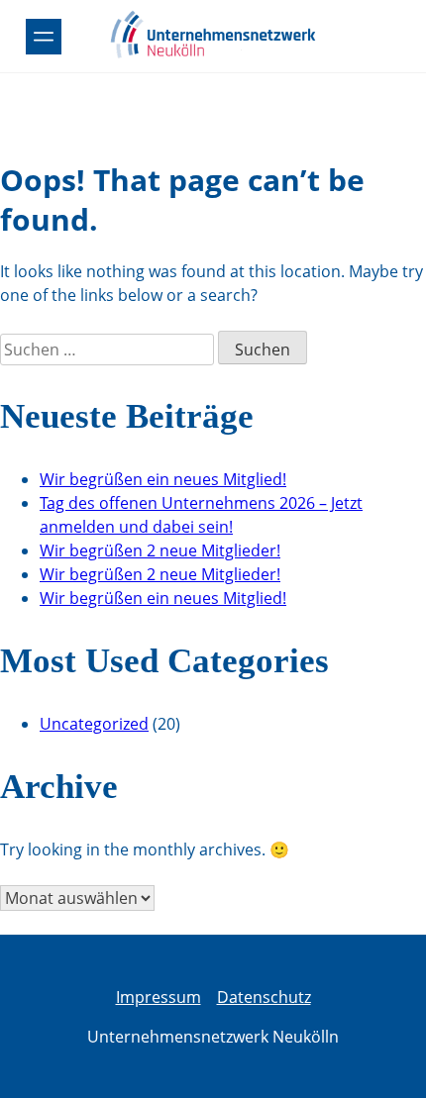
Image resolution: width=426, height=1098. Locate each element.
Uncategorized (94, 724)
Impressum (158, 997)
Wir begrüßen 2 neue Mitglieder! (160, 550)
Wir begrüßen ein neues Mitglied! (163, 479)
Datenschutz (264, 997)
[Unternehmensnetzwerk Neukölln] (213, 54)
